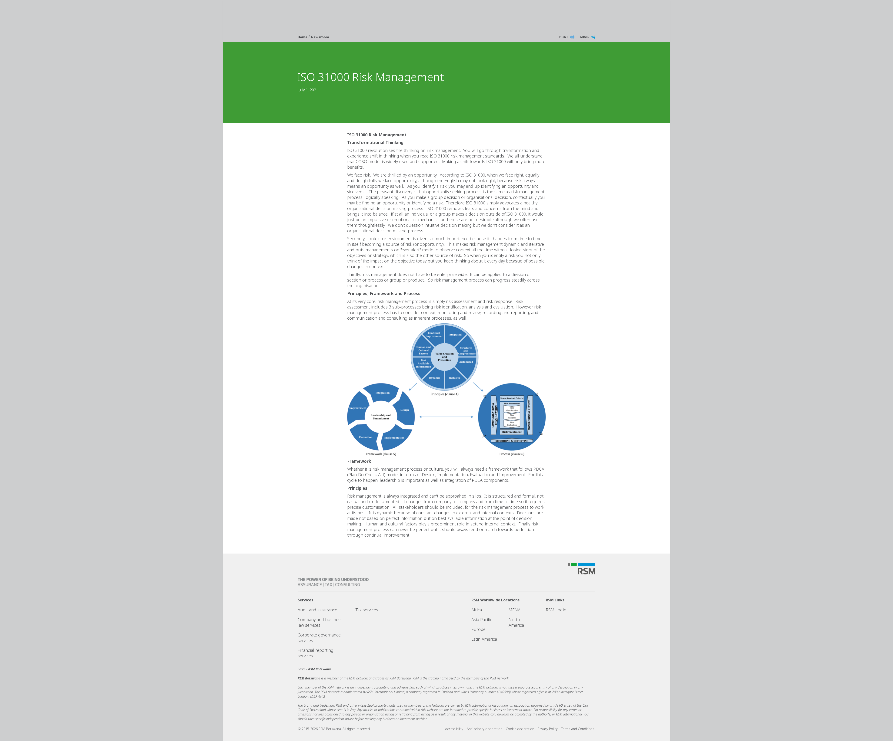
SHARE (584, 37)
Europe (478, 629)
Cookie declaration (520, 729)
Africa (476, 610)
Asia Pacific (481, 619)
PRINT (563, 37)
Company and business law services (320, 622)
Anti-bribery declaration (484, 729)
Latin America (484, 639)
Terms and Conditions (577, 729)
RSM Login (556, 610)
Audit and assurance (317, 610)
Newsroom (320, 37)
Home (303, 37)
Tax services (367, 610)
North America (516, 622)
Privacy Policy (548, 729)
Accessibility (454, 729)
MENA (514, 610)
